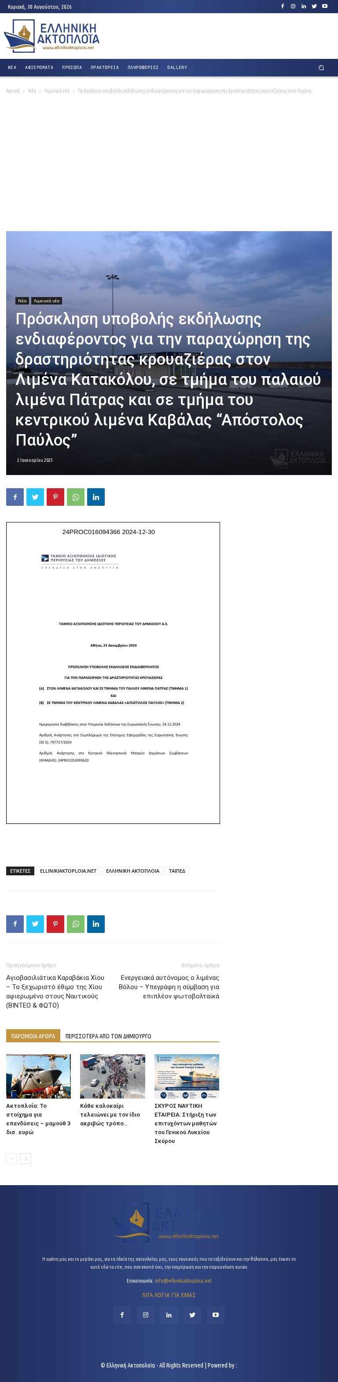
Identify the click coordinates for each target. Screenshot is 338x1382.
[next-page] (25, 1158)
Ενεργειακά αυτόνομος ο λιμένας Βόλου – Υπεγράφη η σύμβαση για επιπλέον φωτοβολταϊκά (169, 987)
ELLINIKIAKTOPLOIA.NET (68, 870)
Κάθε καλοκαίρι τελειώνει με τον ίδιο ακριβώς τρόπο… (110, 1115)
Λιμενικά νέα (57, 91)
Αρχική (13, 91)
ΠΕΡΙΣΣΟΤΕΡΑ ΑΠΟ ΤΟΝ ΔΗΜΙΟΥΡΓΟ (108, 1036)
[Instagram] (293, 6)
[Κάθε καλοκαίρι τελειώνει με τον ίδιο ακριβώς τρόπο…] (112, 1076)
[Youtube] (325, 6)
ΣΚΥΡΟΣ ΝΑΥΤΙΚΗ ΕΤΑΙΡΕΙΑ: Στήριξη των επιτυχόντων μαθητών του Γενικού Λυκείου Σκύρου (185, 1123)
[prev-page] (11, 1158)
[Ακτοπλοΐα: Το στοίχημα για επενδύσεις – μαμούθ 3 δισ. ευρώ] (38, 1076)
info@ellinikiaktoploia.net (183, 1280)
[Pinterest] (55, 497)
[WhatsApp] (75, 497)
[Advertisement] (169, 165)
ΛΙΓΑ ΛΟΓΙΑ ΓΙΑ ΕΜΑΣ (169, 1295)
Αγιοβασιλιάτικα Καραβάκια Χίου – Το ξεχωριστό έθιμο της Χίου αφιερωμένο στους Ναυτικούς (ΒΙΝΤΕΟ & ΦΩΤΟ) (55, 991)
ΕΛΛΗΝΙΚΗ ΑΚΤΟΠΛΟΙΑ (132, 870)
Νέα (32, 91)
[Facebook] (282, 6)
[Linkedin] (303, 6)
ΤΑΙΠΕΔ (177, 870)
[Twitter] (314, 6)
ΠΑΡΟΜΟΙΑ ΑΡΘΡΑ (33, 1036)
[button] (321, 67)
